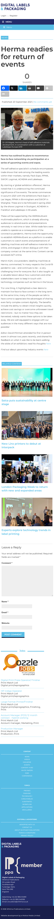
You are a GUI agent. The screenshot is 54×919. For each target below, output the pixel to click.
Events (27, 765)
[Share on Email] (40, 88)
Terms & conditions (27, 833)
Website (6, 623)
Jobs (22, 650)
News (27, 757)
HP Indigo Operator (11, 691)
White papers (27, 770)
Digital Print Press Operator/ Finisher (20, 680)
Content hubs (27, 768)
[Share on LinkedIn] (22, 88)
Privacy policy (27, 835)
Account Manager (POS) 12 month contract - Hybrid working (19, 716)
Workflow (27, 804)
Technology (27, 796)
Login (3, 16)
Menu (9, 22)
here (48, 343)
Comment (7, 563)
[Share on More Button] (48, 88)
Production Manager (12, 728)
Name (5, 601)
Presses (27, 791)
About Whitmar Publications (27, 830)
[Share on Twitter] (14, 88)
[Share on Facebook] (5, 88)
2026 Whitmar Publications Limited (16, 909)
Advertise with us (27, 825)
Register (13, 16)
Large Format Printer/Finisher (17, 701)
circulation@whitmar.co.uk (17, 902)
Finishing (27, 793)
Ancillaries (27, 810)
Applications (27, 807)
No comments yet (43, 102)
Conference (27, 776)
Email (5, 612)
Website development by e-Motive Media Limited (20, 916)
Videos (27, 759)
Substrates (27, 802)
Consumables (27, 799)
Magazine (27, 762)
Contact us (27, 827)
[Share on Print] (31, 88)
